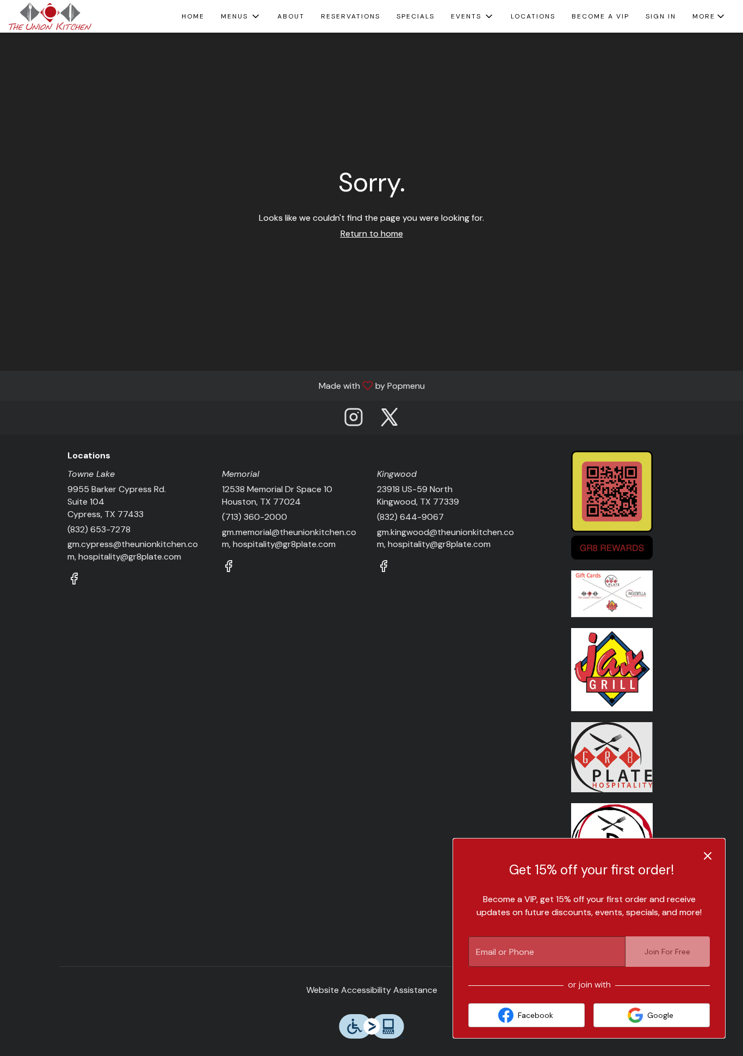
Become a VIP (600, 16)
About (291, 16)
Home (193, 16)
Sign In (661, 16)
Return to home (371, 233)
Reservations (350, 16)
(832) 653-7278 (99, 529)
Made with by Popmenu (216, 385)
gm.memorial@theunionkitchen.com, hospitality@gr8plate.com (289, 538)
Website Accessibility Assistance (371, 990)
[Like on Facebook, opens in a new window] (74, 580)
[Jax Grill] (612, 669)
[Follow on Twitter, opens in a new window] (389, 420)
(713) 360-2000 (254, 517)
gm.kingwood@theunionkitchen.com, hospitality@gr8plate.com (445, 538)
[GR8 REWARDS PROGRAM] (612, 504)
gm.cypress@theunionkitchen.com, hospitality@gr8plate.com (132, 550)
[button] (241, 16)
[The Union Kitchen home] (58, 16)
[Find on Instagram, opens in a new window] (353, 420)
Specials (416, 16)
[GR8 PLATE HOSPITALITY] (612, 756)
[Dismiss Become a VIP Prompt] (708, 856)
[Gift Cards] (612, 593)
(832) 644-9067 (410, 517)
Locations (533, 16)
